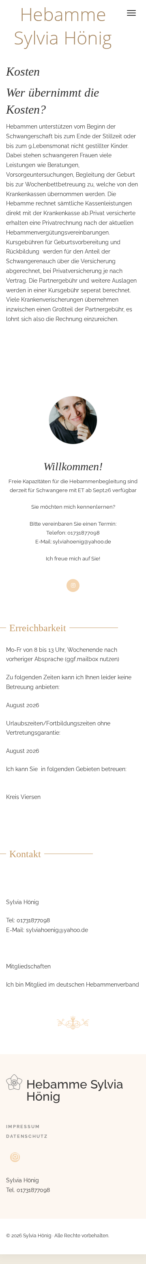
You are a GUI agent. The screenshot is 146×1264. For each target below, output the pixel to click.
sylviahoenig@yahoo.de (82, 542)
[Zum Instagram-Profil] (15, 1157)
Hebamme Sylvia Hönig (63, 26)
